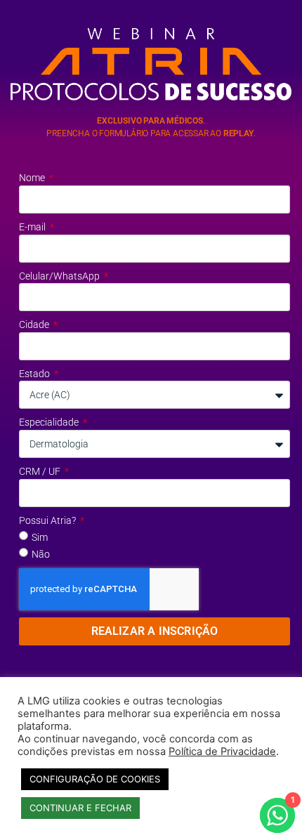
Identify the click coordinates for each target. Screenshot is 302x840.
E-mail (33, 226)
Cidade (35, 324)
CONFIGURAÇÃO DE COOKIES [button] (94, 779)
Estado (35, 373)
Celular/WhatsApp (60, 276)
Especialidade (50, 422)
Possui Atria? (48, 520)
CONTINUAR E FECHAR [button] (80, 807)
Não (41, 554)
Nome (33, 177)
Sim (40, 537)
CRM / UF (41, 471)
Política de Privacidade (222, 751)
